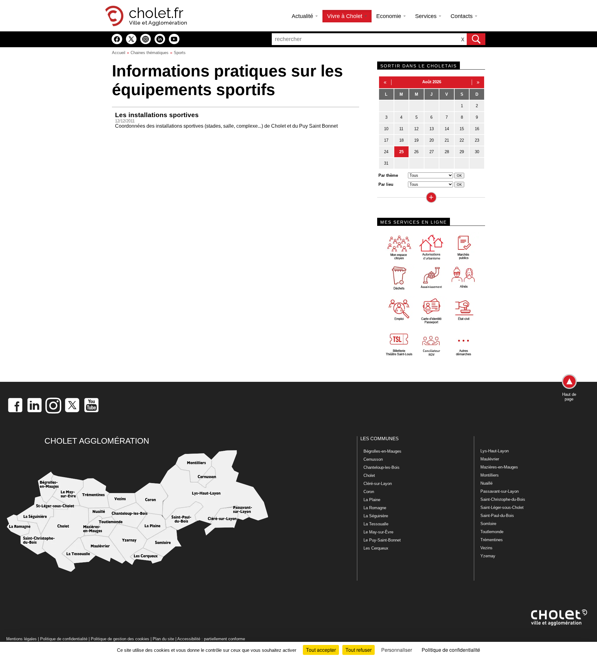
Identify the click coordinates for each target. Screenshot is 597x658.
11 (401, 128)
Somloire (488, 523)
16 (477, 128)
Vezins (486, 548)
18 (401, 140)
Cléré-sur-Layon (377, 483)
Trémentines (491, 539)
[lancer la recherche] (476, 39)
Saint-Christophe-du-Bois (502, 499)
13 (431, 128)
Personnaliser (396, 649)
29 (462, 151)
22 (462, 140)
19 (416, 140)
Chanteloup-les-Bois (381, 467)
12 (416, 128)
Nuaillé (486, 483)
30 (477, 151)
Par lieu (385, 184)
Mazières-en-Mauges (499, 467)
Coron (368, 491)
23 (477, 140)
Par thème (388, 175)
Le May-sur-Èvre (378, 532)
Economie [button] (389, 16)
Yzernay (487, 556)
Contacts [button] (462, 16)
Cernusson (373, 459)
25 (401, 151)
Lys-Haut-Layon (494, 451)
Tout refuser (358, 649)
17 (386, 140)
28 (447, 151)
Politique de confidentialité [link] (451, 649)
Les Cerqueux (375, 548)
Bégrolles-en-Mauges (382, 451)
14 (447, 128)
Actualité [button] (303, 16)
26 (416, 151)
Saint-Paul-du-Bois (497, 515)
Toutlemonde (491, 531)
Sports (180, 52)
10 (386, 128)
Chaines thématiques (150, 52)
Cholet (369, 475)
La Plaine (371, 499)
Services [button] (426, 16)
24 (386, 151)
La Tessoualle (375, 524)
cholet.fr (156, 13)
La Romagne (374, 507)
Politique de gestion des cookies (120, 639)
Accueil (118, 52)
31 (386, 163)
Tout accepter (321, 649)
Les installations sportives (157, 114)
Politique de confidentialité (63, 639)
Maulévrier (489, 459)
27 (431, 151)
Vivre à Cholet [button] (345, 16)
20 (431, 140)
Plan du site (163, 639)
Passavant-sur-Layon (499, 491)
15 (462, 128)
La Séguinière (375, 516)
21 (447, 140)
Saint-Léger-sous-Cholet (502, 507)
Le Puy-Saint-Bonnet (382, 540)
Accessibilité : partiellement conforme (211, 639)
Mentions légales (21, 639)
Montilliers (489, 475)
